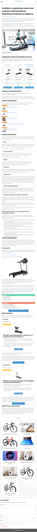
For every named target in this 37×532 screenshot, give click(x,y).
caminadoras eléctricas (12, 254)
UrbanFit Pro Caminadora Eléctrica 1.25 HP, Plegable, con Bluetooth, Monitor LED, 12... (18, 381)
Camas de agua (27, 448)
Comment (2, 504)
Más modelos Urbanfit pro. (18, 403)
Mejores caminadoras (12, 16)
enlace (26, 410)
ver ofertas (9, 321)
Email (1, 520)
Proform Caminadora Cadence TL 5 (12, 107)
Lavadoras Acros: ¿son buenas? (10, 477)
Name (1, 516)
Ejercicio (18, 418)
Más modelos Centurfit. (18, 362)
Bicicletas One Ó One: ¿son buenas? (10, 433)
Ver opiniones (7, 85)
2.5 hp (24, 148)
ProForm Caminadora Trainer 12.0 (11, 129)
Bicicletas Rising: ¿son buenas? (10, 448)
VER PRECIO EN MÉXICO (7, 87)
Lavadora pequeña (27, 433)
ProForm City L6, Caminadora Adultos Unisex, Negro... (15, 123)
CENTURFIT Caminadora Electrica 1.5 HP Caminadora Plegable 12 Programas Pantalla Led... (29, 65)
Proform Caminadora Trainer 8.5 (11, 112)
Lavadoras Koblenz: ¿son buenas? (27, 462)
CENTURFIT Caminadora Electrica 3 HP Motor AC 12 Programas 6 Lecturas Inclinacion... (18, 336)
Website (1, 524)
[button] (1, 1)
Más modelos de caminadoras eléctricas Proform (18, 310)
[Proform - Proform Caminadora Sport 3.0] (18, 71)
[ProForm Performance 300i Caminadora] (7, 71)
